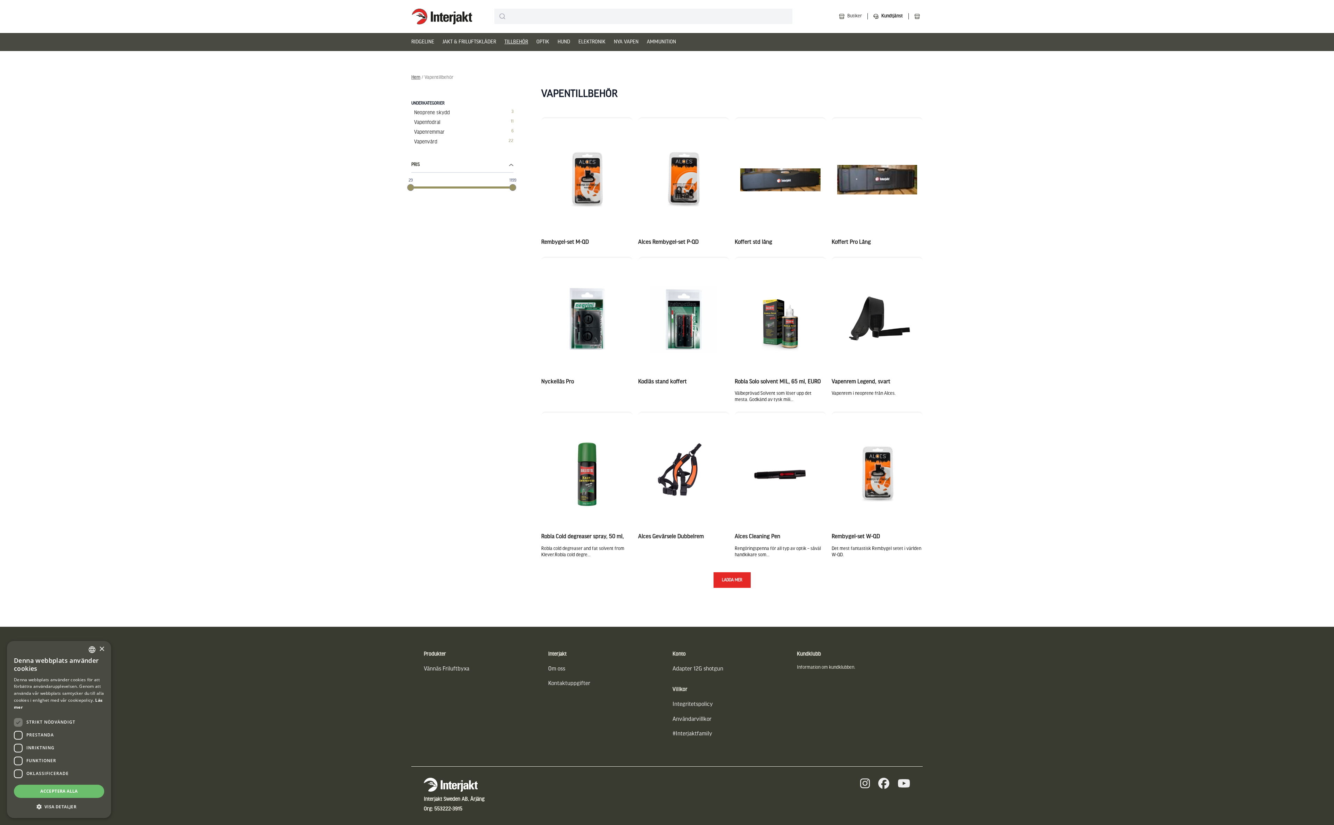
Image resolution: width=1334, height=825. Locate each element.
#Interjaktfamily (692, 734)
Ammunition (661, 42)
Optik (542, 42)
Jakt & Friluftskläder (469, 42)
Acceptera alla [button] (59, 791)
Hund (564, 42)
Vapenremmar (429, 132)
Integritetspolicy (693, 704)
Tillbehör (516, 42)
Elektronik (592, 42)
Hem (415, 77)
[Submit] (502, 16)
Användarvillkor (692, 719)
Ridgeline (422, 42)
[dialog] (59, 729)
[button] (59, 806)
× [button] (101, 649)
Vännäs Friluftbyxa (446, 669)
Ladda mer (732, 580)
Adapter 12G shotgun (698, 669)
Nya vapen (626, 42)
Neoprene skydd (432, 113)
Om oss (556, 669)
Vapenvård (425, 142)
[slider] (410, 187)
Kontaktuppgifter (569, 683)
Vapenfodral (427, 122)
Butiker (854, 16)
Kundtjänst (892, 16)
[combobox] (643, 16)
